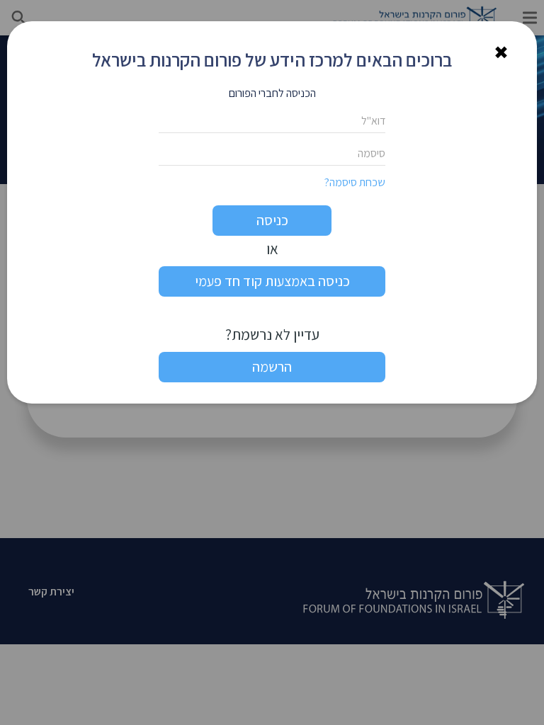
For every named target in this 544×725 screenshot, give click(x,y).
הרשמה (272, 367)
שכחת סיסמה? (354, 182)
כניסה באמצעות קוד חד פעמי (272, 281)
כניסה (272, 220)
